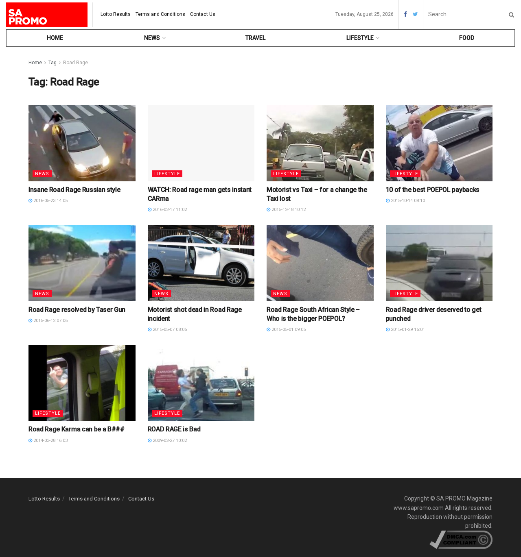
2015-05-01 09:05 (288, 329)
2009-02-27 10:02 (169, 440)
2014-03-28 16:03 (50, 440)
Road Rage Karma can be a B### (76, 429)
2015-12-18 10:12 (288, 209)
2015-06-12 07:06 (50, 320)
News (152, 38)
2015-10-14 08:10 (407, 200)
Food (466, 38)
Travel (255, 38)
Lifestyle (360, 38)
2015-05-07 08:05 (169, 329)
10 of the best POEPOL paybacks (432, 190)
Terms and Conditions (160, 14)
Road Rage (75, 62)
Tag (52, 62)
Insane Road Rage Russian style (74, 190)
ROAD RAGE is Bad (174, 429)
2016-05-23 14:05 (50, 200)
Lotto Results (116, 14)
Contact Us (202, 14)
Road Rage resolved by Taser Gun (76, 309)
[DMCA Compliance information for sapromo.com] (461, 539)
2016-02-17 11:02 (169, 209)
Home (55, 38)
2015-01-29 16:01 (407, 329)
